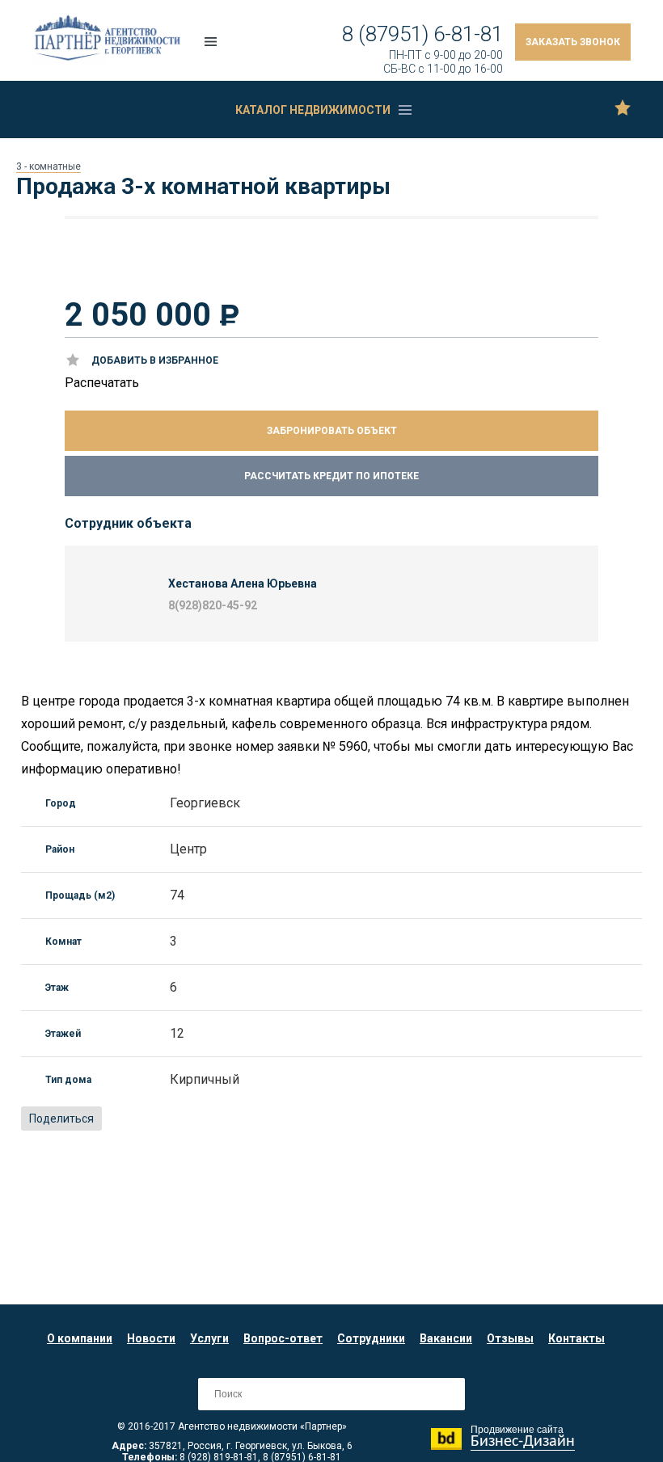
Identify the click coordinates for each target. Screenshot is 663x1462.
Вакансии (446, 1338)
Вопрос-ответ (283, 1338)
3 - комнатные (48, 166)
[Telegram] (259, 1119)
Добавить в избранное (154, 360)
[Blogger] (188, 1119)
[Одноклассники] (135, 1119)
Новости (151, 1338)
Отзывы (510, 1338)
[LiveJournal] (224, 1119)
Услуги (209, 1338)
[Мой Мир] (153, 1119)
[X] (170, 1119)
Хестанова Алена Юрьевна (242, 583)
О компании (79, 1338)
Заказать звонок (573, 42)
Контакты (576, 1338)
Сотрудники (371, 1338)
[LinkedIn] (206, 1119)
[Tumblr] (241, 1119)
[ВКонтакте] (117, 1119)
